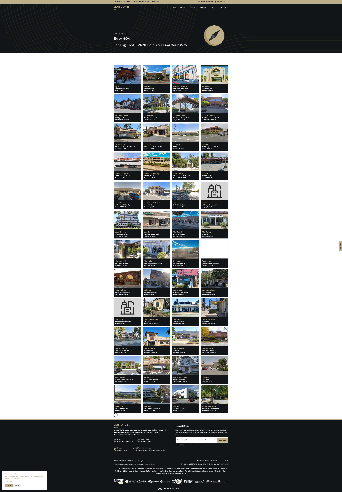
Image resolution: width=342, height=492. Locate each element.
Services (182, 7)
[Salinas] (156, 283)
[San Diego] (185, 283)
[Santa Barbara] (214, 312)
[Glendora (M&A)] (127, 166)
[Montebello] (185, 224)
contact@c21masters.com (125, 441)
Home (174, 7)
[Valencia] (127, 399)
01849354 (151, 464)
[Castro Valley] (214, 108)
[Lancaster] (185, 195)
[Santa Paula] (185, 341)
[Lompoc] (214, 195)
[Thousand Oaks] (185, 370)
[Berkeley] (214, 79)
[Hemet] (214, 166)
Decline (17, 485)
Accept (9, 485)
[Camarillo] (156, 108)
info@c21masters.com (207, 1)
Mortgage (118, 1)
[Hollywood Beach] (156, 195)
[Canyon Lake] (185, 108)
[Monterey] (214, 224)
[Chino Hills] (127, 137)
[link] (119, 481)
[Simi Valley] (127, 370)
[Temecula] (156, 370)
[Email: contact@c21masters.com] (115, 440)
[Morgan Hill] (127, 254)
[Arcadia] (156, 79)
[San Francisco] (214, 283)
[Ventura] (156, 399)
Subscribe (222, 440)
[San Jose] (127, 312)
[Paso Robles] (127, 283)
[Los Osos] (156, 224)
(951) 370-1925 (221, 1)
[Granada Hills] (185, 166)
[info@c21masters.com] (199, 1)
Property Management (141, 1)
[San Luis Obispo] (156, 312)
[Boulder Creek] (127, 108)
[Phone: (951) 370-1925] (115, 449)
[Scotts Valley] (214, 341)
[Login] (227, 1)
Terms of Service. (188, 445)
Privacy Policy (9, 481)
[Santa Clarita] (127, 341)
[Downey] (185, 137)
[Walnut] (185, 399)
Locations (203, 7)
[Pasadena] (214, 254)
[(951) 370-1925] (215, 1)
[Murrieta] (156, 254)
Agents (192, 7)
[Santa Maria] (156, 341)
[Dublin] (214, 137)
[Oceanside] (185, 254)
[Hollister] (127, 195)
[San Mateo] (185, 312)
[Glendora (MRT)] (156, 166)
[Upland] (214, 370)
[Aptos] (127, 79)
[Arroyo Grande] (185, 79)
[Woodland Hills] (214, 399)
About (213, 7)
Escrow (127, 1)
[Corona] (156, 137)
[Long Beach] (127, 224)
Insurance (155, 1)
